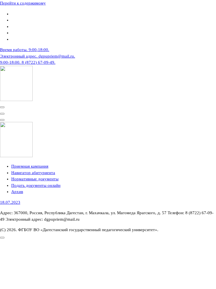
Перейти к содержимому (23, 3)
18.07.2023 (10, 202)
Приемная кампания (29, 166)
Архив (17, 191)
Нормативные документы (34, 179)
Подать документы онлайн (35, 185)
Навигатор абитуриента (33, 172)
